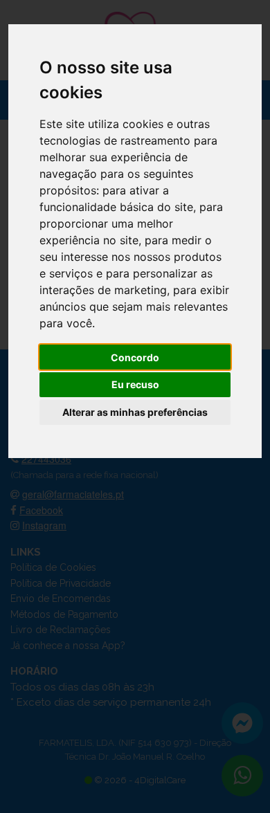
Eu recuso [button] (135, 384)
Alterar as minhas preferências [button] (135, 412)
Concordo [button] (135, 357)
